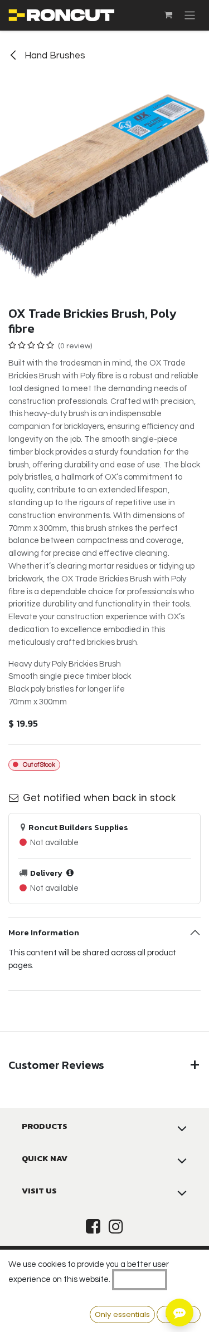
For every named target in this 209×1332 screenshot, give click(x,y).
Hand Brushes (53, 56)
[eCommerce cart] (168, 15)
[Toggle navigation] (190, 15)
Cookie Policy (139, 1279)
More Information (43, 932)
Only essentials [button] (122, 1314)
